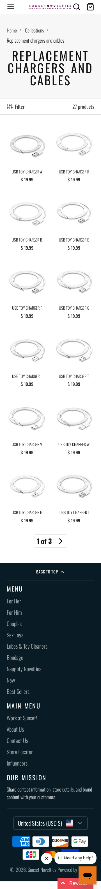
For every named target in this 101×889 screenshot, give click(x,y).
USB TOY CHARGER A (27, 155)
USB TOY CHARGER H (27, 496)
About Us (15, 729)
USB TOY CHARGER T (74, 359)
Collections (34, 30)
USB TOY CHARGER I (74, 496)
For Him (14, 612)
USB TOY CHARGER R (74, 155)
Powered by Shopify (74, 869)
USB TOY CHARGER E (74, 223)
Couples (14, 624)
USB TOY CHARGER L (27, 359)
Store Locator (20, 752)
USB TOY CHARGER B (27, 223)
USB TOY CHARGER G (74, 291)
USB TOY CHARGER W (74, 427)
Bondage (15, 657)
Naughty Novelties (24, 669)
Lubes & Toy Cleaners (27, 646)
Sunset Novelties (43, 869)
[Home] (50, 7)
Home (12, 30)
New (11, 680)
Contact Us (17, 740)
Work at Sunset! (22, 718)
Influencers (17, 763)
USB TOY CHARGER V (27, 427)
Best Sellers (18, 691)
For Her (14, 601)
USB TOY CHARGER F (27, 291)
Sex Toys (15, 635)
